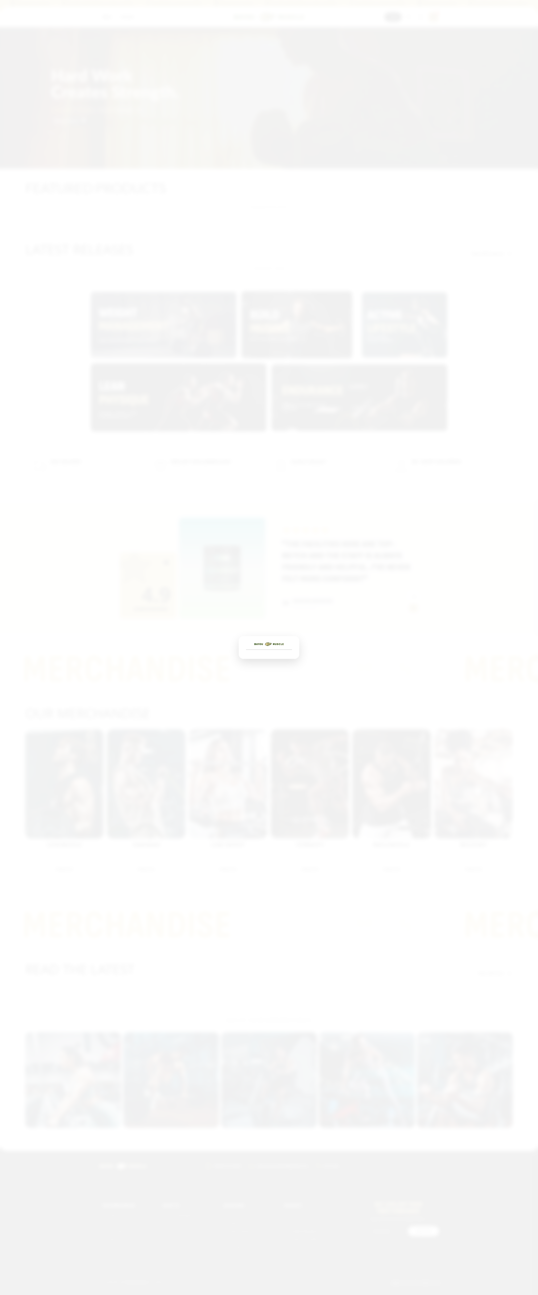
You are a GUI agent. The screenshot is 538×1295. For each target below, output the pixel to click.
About (157, 17)
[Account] (420, 17)
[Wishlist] (408, 17)
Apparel (138, 17)
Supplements (112, 17)
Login (393, 16)
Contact (178, 17)
